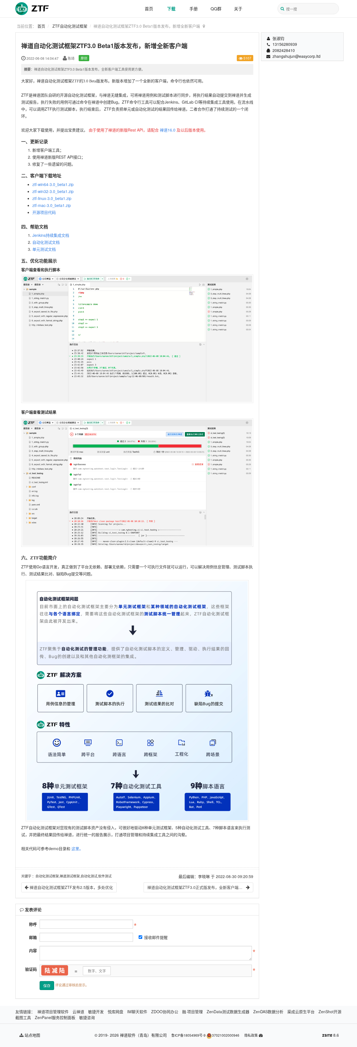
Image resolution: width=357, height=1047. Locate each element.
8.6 (330, 1035)
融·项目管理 (192, 1011)
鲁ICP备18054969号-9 (188, 1035)
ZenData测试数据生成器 (228, 1011)
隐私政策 (251, 1035)
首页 (149, 8)
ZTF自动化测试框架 (69, 26)
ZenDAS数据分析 (268, 1011)
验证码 (31, 969)
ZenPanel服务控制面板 (55, 1017)
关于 (238, 8)
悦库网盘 (115, 1011)
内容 (33, 950)
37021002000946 (225, 1035)
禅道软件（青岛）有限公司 (143, 1035)
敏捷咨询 (87, 1017)
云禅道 (78, 1011)
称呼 (33, 924)
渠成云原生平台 (301, 1011)
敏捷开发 (96, 1011)
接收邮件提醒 (156, 937)
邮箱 (33, 937)
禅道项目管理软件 (53, 1011)
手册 (193, 8)
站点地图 (31, 1035)
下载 (171, 9)
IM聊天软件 (137, 1011)
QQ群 (216, 8)
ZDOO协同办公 (164, 1011)
